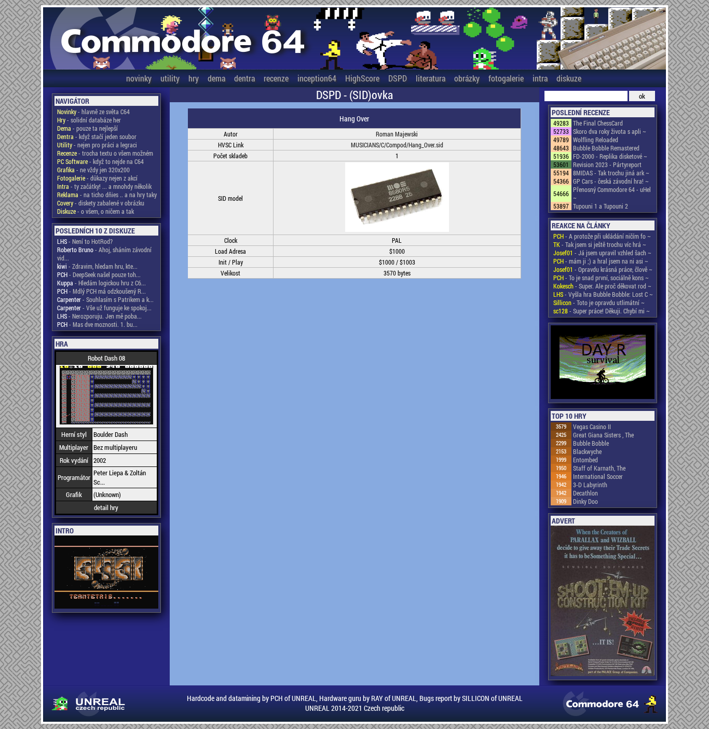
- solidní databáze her (89, 120)
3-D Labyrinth (590, 484)
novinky (139, 78)
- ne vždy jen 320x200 (93, 170)
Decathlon (585, 493)
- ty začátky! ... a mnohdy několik (104, 186)
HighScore (362, 78)
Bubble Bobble (591, 443)
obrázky (467, 78)
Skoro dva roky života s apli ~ (609, 131)
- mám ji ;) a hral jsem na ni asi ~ (600, 261)
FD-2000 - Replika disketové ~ (610, 156)
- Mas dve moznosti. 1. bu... (97, 324)
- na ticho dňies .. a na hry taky (107, 194)
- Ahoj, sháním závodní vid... (104, 253)
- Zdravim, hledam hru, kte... (97, 266)
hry (193, 78)
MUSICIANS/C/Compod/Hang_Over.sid (397, 145)
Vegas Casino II (592, 426)
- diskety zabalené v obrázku (100, 203)
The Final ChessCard (598, 123)
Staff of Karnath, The (599, 468)
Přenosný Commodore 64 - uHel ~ (612, 193)
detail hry (106, 507)
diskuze (568, 78)
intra (540, 78)
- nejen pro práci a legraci (97, 145)
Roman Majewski (397, 134)
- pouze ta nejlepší (87, 128)
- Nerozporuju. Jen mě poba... (99, 316)
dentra (244, 78)
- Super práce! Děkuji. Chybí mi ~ (601, 311)
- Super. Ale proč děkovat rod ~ (602, 286)
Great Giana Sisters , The (603, 435)
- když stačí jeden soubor (97, 136)
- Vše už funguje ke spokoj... (104, 308)
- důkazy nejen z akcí (97, 178)
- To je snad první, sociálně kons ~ (601, 277)
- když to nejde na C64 (100, 161)
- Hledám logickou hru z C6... (101, 283)
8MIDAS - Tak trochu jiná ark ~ (611, 173)
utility (170, 78)
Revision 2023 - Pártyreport (607, 164)
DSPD (397, 78)
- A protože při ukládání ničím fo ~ (602, 236)
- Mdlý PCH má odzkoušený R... (101, 291)
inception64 (316, 78)
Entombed (585, 460)
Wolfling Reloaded (595, 139)
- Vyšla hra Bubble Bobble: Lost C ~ (603, 294)
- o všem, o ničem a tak (95, 211)
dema (216, 78)
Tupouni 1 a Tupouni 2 (600, 206)
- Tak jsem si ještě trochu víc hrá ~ (599, 244)
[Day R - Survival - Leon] (603, 363)
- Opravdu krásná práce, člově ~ (602, 269)
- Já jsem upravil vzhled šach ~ (602, 253)
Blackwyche (587, 451)
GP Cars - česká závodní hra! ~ (611, 181)
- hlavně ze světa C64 (93, 111)
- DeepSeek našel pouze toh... (99, 274)
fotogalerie (506, 78)
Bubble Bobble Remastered (606, 148)
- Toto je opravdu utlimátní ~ (599, 302)
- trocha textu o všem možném (105, 153)
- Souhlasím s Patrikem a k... (105, 299)
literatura (430, 78)
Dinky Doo (585, 501)
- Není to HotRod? (85, 241)
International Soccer (598, 476)
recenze (276, 78)
